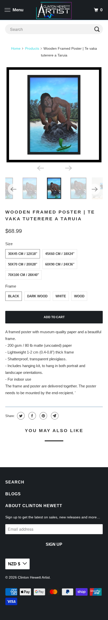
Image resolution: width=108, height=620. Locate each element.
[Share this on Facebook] (31, 416)
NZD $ (14, 564)
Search (14, 482)
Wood (79, 296)
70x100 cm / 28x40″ (23, 275)
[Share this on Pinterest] (42, 416)
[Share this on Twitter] (20, 416)
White (61, 296)
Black (13, 296)
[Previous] (39, 167)
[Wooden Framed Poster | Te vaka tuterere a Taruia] (54, 114)
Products (32, 48)
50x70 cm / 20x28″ (22, 264)
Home (16, 48)
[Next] (68, 167)
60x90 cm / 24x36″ (59, 264)
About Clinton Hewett (33, 506)
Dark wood (37, 296)
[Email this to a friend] (54, 416)
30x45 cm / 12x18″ (22, 254)
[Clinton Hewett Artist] (54, 10)
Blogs (13, 494)
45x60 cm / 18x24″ (59, 254)
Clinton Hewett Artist (34, 577)
